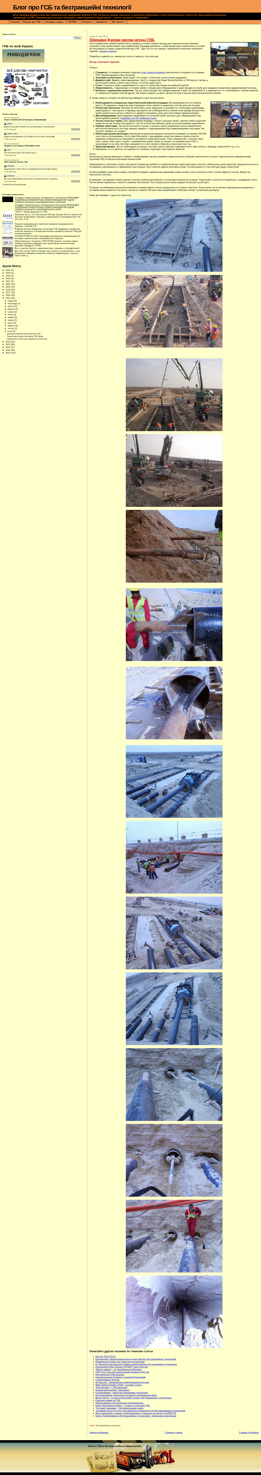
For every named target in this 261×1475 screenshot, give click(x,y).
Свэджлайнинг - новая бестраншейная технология (121, 1392)
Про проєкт (119, 22)
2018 (8, 290)
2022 (8, 278)
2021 (8, 281)
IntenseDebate (20, 185)
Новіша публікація (98, 1432)
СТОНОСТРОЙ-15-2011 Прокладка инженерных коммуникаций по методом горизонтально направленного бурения (47, 237)
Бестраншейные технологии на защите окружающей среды (126, 1395)
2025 (8, 270)
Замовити (102, 22)
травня (11, 320)
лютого (11, 328)
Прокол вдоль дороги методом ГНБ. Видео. (25, 336)
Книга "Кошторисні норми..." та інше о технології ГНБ (122, 1405)
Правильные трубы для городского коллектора (120, 1361)
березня (12, 326)
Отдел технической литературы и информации (25, 120)
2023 (8, 276)
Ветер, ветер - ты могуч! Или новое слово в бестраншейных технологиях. (133, 1397)
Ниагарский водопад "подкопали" (112, 1390)
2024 (8, 273)
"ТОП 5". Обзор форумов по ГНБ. (31, 212)
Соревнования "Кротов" (107, 1379)
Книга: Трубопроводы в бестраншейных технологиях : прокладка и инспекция (135, 1416)
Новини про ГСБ (32, 22)
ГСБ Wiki (72, 22)
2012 (8, 347)
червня (11, 317)
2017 (8, 292)
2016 (8, 295)
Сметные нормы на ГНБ (107, 1400)
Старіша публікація (249, 1432)
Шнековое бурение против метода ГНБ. (24, 334)
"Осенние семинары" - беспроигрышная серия (119, 1408)
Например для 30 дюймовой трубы (138, 118)
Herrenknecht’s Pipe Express (109, 1374)
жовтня (11, 306)
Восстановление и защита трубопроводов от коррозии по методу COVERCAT (135, 1413)
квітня (11, 323)
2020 (8, 284)
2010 (8, 353)
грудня (11, 301)
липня (11, 314)
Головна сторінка (173, 1432)
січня (10, 331)
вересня (12, 309)
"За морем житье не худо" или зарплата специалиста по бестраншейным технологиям (140, 1410)
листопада (13, 303)
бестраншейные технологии (108, 1426)
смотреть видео (107, 51)
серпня (11, 312)
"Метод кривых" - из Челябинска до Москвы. (118, 1369)
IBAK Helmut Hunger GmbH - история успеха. (118, 1385)
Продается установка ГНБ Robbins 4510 (22, 146)
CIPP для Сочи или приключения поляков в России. (122, 1372)
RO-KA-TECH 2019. (105, 1356)
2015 (8, 298)
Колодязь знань (54, 22)
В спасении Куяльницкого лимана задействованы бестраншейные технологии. (136, 1364)
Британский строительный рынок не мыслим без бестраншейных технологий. (135, 1359)
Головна (15, 22)
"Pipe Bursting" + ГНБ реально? (111, 1387)
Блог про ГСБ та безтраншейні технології (72, 7)
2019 (8, 287)
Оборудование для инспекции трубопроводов (119, 1403)
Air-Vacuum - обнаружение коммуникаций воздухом (122, 1382)
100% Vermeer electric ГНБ (16, 162)
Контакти (87, 22)
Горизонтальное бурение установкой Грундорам (120, 1377)
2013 (8, 344)
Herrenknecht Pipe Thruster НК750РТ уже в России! (121, 1367)
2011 (8, 350)
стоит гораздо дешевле (153, 72)
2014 (8, 342)
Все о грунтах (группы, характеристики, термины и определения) (47, 248)
